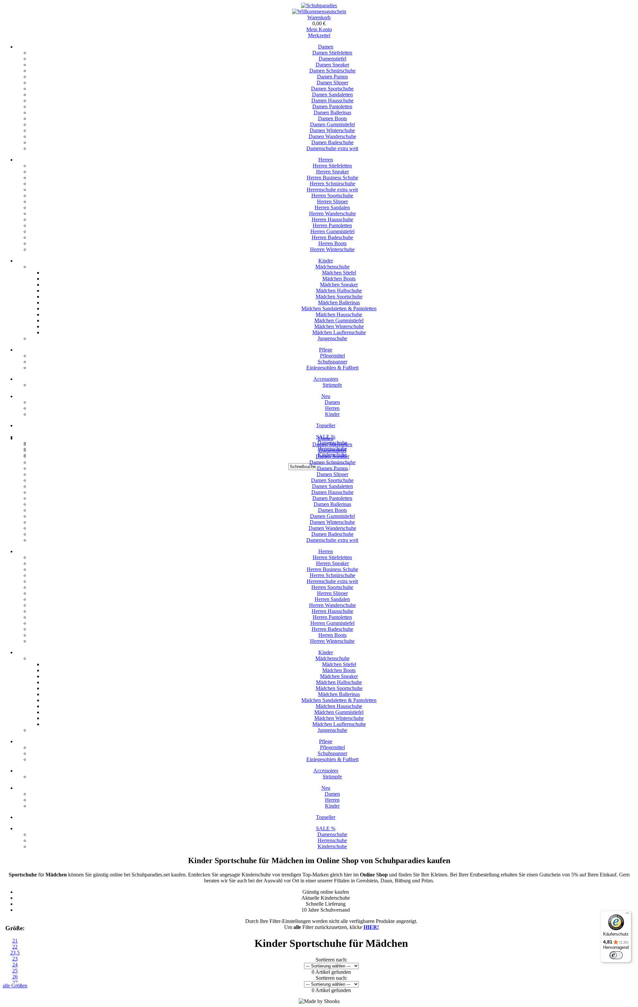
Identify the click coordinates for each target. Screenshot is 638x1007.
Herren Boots (332, 243)
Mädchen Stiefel (339, 272)
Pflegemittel (332, 355)
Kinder (325, 260)
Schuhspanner (332, 361)
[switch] (616, 955)
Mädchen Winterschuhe (339, 326)
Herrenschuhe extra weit (332, 189)
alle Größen (15, 985)
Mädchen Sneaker (339, 284)
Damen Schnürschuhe (332, 70)
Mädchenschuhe (332, 266)
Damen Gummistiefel (332, 124)
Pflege (325, 349)
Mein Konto (319, 29)
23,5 (15, 953)
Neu (325, 396)
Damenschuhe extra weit (332, 148)
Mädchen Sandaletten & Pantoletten (338, 308)
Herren (325, 159)
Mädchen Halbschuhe (339, 290)
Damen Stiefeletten (332, 52)
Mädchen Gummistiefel (339, 320)
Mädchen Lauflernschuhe (339, 332)
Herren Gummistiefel (332, 231)
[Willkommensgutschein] (319, 11)
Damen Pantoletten (332, 106)
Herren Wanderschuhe (332, 213)
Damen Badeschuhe (332, 142)
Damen (325, 47)
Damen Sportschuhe (332, 88)
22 (15, 947)
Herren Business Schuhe (332, 177)
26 (15, 976)
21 (15, 941)
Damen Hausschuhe (332, 100)
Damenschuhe (332, 834)
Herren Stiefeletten (332, 165)
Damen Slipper (332, 82)
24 (15, 964)
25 (15, 970)
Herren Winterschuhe (332, 249)
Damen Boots (332, 118)
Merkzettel (319, 35)
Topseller (325, 425)
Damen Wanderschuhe (332, 136)
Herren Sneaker (332, 171)
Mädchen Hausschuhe (339, 314)
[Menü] (627, 915)
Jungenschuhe (332, 338)
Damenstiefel (332, 58)
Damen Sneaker (332, 64)
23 (15, 958)
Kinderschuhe (332, 846)
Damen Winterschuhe (332, 130)
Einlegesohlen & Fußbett (332, 367)
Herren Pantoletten (332, 225)
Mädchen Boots (339, 278)
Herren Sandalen (332, 207)
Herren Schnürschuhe (332, 183)
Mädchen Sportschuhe (339, 296)
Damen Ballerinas (332, 112)
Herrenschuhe (332, 840)
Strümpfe (332, 385)
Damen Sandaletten (332, 94)
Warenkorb (319, 17)
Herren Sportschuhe (332, 195)
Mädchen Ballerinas (339, 302)
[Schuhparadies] (319, 5)
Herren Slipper (332, 201)
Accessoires (325, 379)
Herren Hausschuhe (332, 219)
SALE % (325, 828)
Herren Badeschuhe (332, 237)
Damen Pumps (332, 76)
